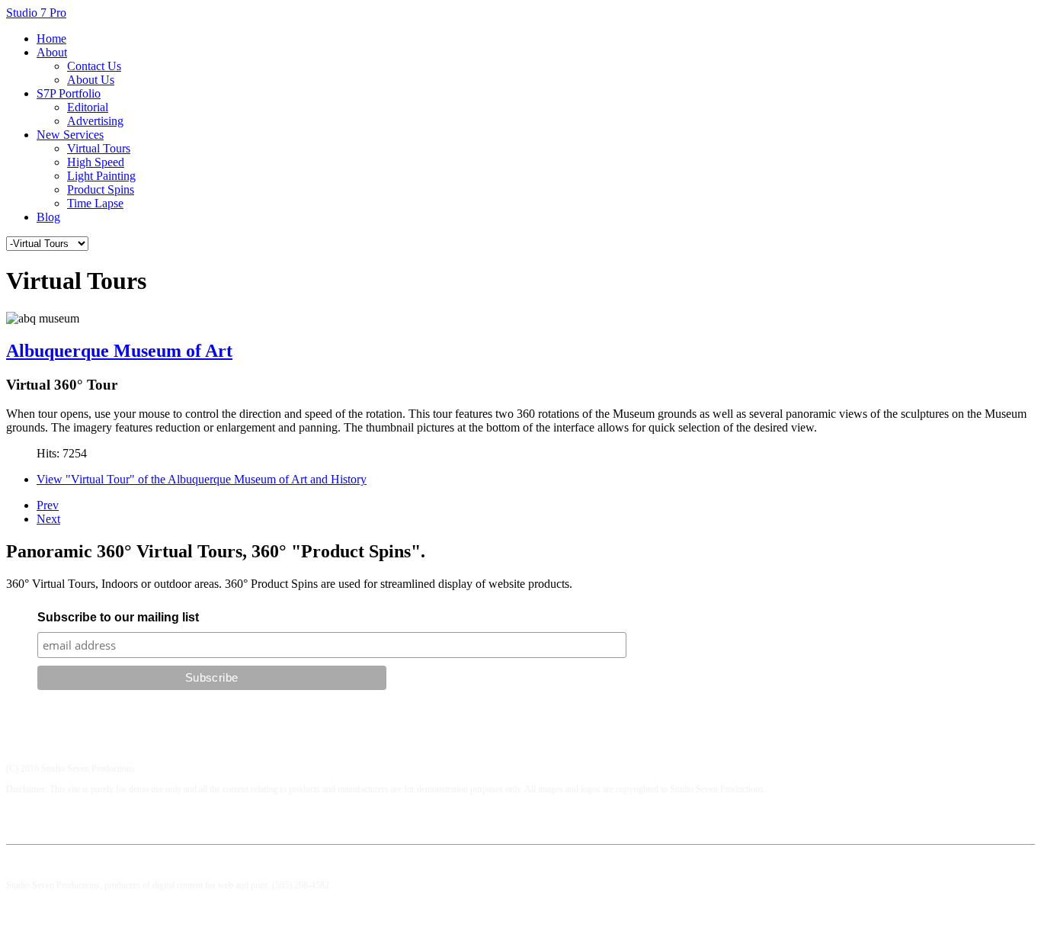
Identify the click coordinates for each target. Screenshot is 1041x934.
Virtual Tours (98, 148)
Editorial (87, 107)
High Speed (95, 162)
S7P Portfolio (69, 93)
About (52, 52)
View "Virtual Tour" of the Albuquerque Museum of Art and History (202, 479)
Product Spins (100, 189)
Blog (48, 216)
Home (51, 38)
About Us (90, 79)
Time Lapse (95, 203)
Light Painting (101, 175)
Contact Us (94, 65)
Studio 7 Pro (36, 12)
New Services (70, 134)
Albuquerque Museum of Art (119, 351)
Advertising (95, 120)
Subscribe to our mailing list (118, 617)
